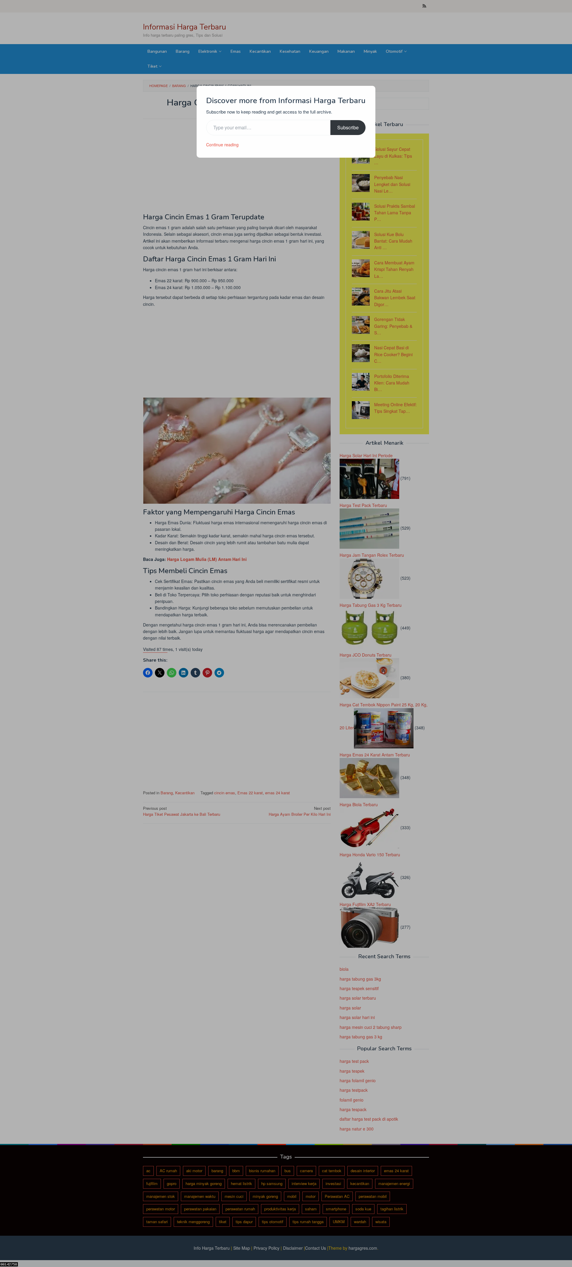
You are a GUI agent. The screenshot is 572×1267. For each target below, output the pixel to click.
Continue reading (222, 145)
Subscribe (348, 127)
